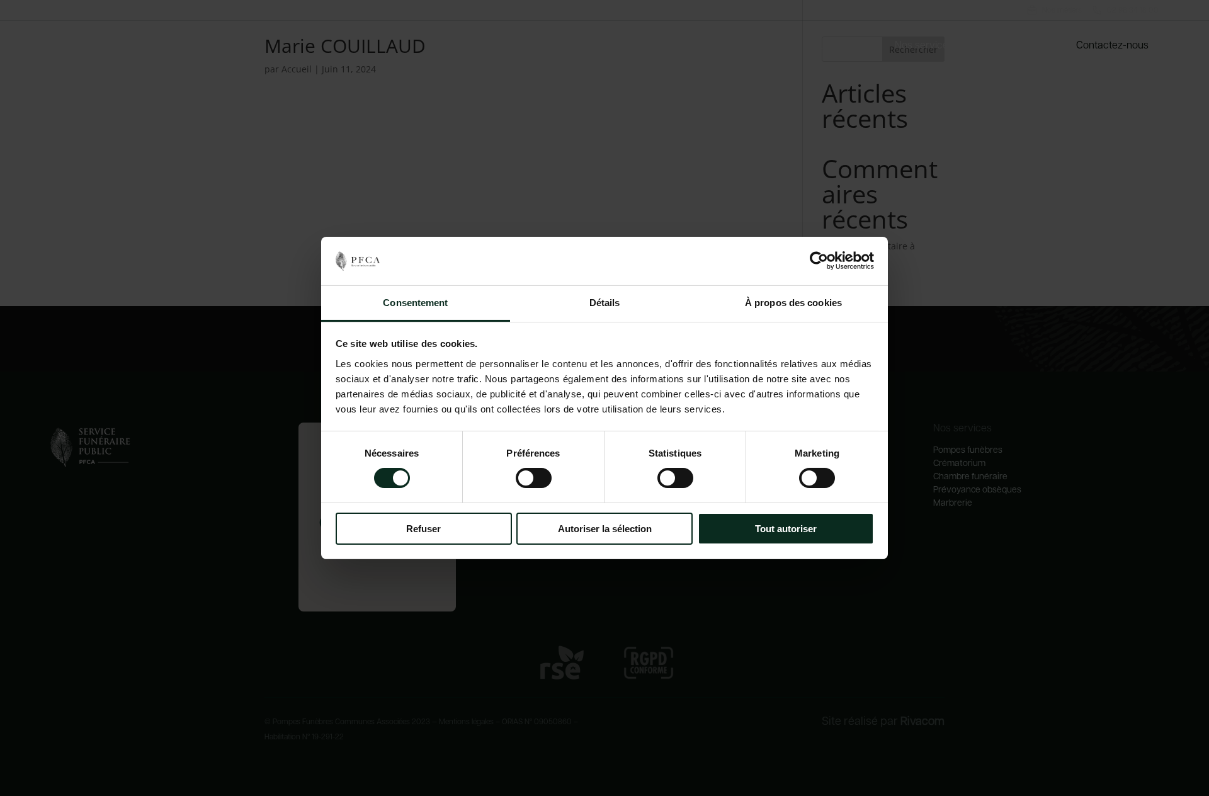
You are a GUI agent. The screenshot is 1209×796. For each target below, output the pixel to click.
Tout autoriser (786, 528)
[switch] (534, 478)
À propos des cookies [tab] (793, 302)
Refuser (423, 528)
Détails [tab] (604, 302)
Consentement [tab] (415, 302)
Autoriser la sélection (605, 528)
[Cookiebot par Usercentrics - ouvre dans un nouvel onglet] (819, 260)
